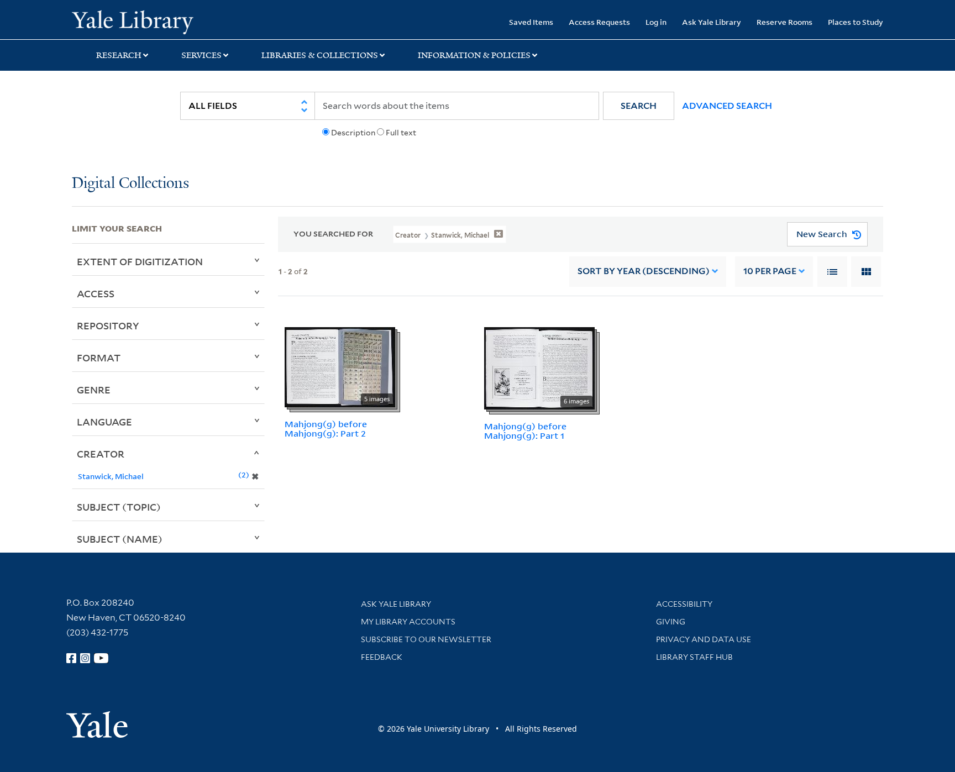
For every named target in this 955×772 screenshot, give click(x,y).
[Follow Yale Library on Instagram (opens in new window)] (85, 658)
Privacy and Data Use (703, 639)
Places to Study (855, 22)
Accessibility (684, 604)
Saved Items (531, 22)
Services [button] (201, 55)
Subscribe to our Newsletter (426, 639)
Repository (108, 325)
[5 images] (340, 366)
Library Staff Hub (694, 657)
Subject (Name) (119, 538)
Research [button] (118, 55)
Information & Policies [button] (474, 55)
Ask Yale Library (711, 22)
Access (95, 293)
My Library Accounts (408, 621)
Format (98, 357)
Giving (670, 621)
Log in (656, 22)
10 (769, 271)
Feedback (381, 657)
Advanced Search (727, 106)
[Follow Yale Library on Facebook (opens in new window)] (71, 658)
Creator (100, 453)
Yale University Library (132, 21)
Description (353, 132)
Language (104, 421)
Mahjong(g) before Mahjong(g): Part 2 (326, 428)
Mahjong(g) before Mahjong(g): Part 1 (525, 431)
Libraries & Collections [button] (319, 55)
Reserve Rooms (784, 22)
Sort (644, 271)
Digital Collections (130, 183)
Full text (401, 132)
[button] (638, 106)
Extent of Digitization (140, 261)
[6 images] (539, 367)
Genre (94, 389)
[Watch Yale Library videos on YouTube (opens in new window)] (101, 658)
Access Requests (599, 22)
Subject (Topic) (119, 506)
